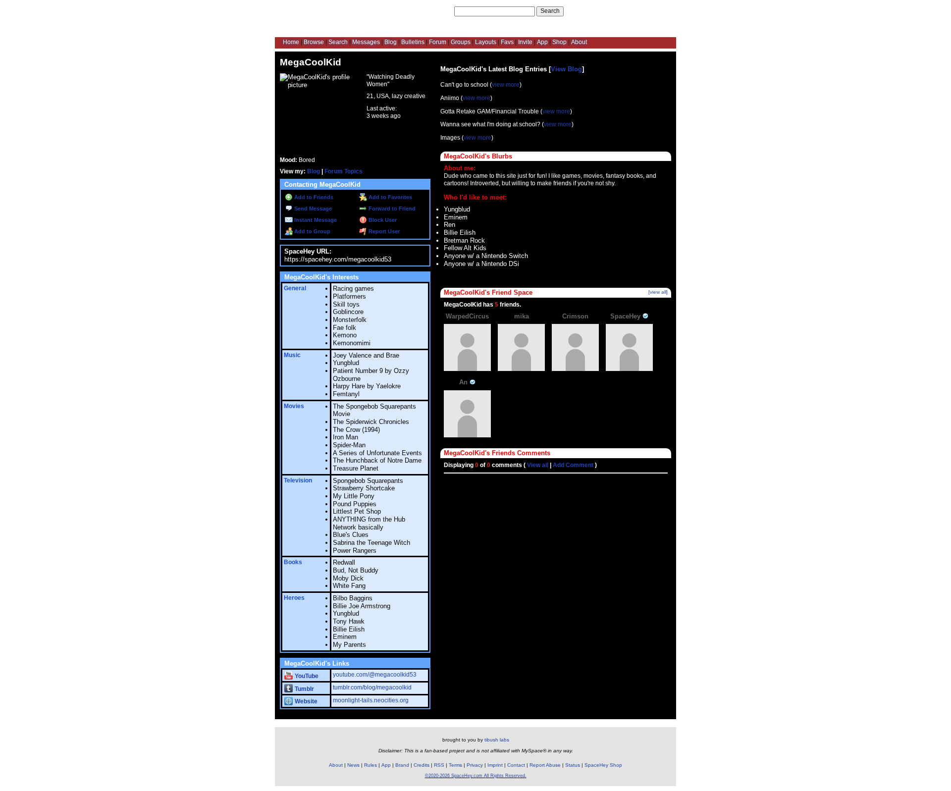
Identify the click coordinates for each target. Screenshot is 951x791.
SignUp (661, 10)
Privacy (475, 765)
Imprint (495, 765)
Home (291, 42)
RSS (439, 765)
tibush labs (496, 739)
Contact (516, 765)
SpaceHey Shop (603, 765)
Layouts (485, 42)
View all (537, 465)
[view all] (658, 292)
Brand (402, 765)
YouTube (305, 676)
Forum (437, 42)
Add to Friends (313, 197)
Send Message (312, 208)
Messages (366, 42)
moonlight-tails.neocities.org (371, 700)
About (579, 42)
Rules (370, 765)
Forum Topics (343, 171)
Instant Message (315, 220)
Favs (507, 42)
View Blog (566, 69)
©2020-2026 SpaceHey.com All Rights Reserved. (476, 775)
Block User (382, 220)
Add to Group (311, 231)
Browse (314, 42)
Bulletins (412, 42)
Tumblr (303, 689)
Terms (455, 765)
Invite (525, 42)
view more (506, 84)
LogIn (638, 10)
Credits (421, 765)
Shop (559, 42)
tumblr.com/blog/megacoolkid (372, 687)
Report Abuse (545, 765)
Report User (383, 231)
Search (550, 10)
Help (620, 10)
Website (305, 701)
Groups (461, 42)
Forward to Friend (391, 208)
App (542, 42)
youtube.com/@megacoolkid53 (375, 674)
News (353, 765)
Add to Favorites (389, 197)
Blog (390, 42)
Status (572, 765)
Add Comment (573, 465)
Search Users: (434, 10)
